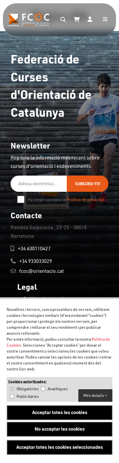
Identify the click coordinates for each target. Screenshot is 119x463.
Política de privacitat (85, 199)
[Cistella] (77, 20)
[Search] (63, 19)
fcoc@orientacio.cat (41, 271)
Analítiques (58, 388)
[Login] (90, 20)
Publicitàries (28, 396)
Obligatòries (28, 388)
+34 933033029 (35, 261)
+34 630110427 (34, 248)
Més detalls (94, 395)
